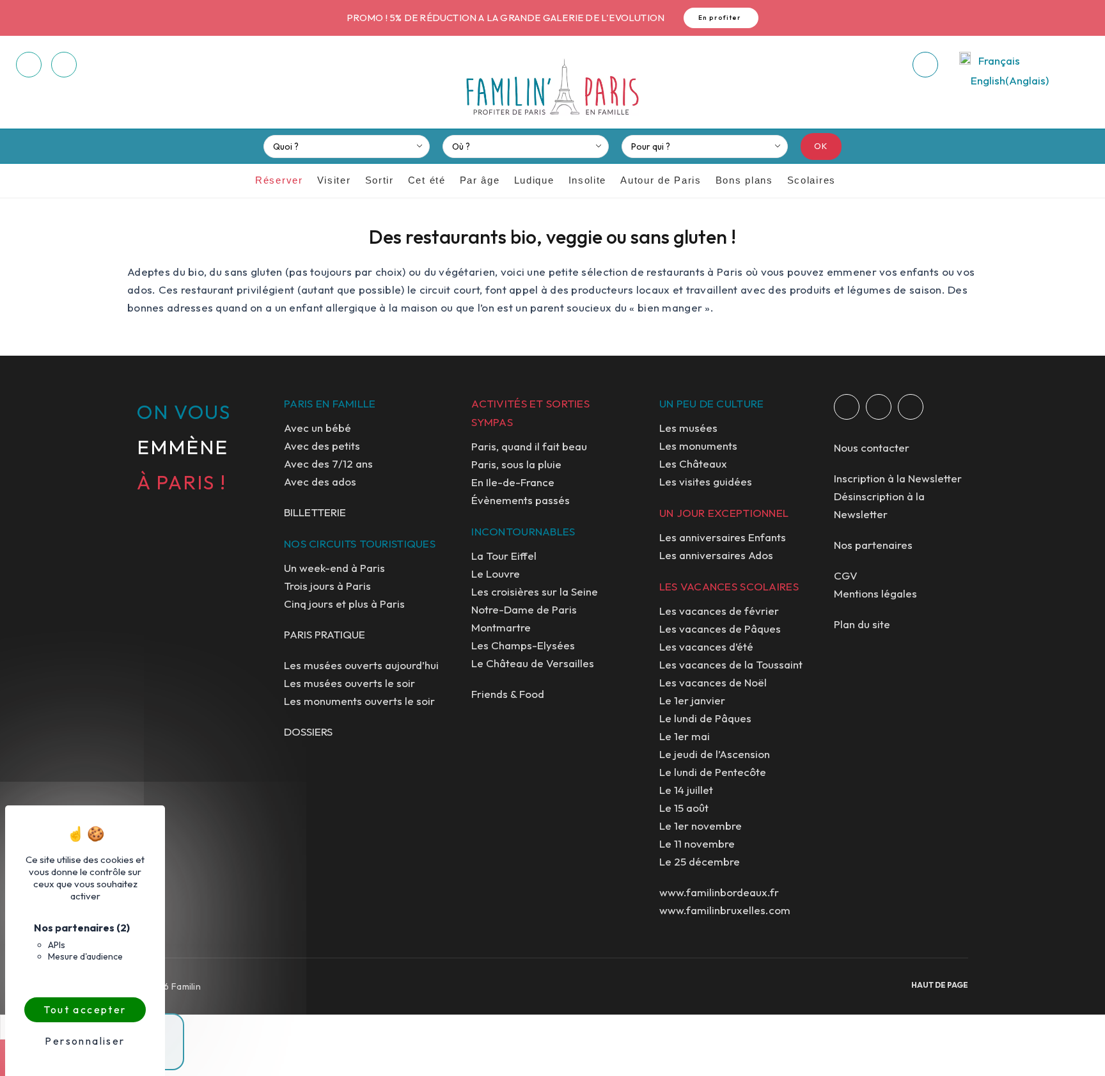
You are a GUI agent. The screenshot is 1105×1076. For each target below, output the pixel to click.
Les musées (688, 427)
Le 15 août (684, 807)
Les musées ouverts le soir (349, 683)
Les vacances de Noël (713, 682)
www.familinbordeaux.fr (719, 892)
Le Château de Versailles (532, 663)
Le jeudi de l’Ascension (714, 754)
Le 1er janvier (692, 700)
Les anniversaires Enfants (722, 537)
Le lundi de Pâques (705, 718)
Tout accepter (84, 1009)
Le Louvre (495, 573)
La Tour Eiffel (504, 555)
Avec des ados (320, 481)
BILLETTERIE (315, 512)
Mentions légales (875, 593)
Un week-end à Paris (334, 567)
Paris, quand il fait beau (529, 446)
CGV (846, 575)
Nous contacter (871, 447)
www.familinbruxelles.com (724, 910)
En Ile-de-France (512, 482)
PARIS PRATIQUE (324, 634)
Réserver (279, 180)
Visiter (334, 180)
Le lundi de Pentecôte (712, 772)
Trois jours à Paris (327, 585)
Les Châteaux (693, 463)
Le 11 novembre (697, 843)
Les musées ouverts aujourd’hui (361, 665)
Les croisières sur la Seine (534, 591)
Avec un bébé (317, 427)
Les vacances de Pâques (720, 628)
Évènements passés (520, 500)
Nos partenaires (873, 544)
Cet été (427, 180)
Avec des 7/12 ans (328, 463)
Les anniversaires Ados (716, 555)
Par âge (480, 180)
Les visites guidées (705, 481)
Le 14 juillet (686, 789)
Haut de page (939, 985)
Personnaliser (85, 1040)
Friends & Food (507, 693)
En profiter (720, 17)
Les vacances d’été (706, 646)
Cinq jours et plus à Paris (344, 603)
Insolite (587, 180)
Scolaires (811, 180)
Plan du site (862, 624)
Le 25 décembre (699, 861)
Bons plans (744, 180)
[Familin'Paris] (552, 87)
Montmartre (501, 627)
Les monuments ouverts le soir (359, 701)
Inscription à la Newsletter (898, 478)
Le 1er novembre (700, 825)
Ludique (534, 180)
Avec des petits (322, 445)
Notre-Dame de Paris (524, 609)
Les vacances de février (719, 610)
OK (821, 146)
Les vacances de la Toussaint (731, 664)
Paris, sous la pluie (516, 464)
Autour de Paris (660, 180)
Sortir (379, 180)
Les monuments (698, 445)
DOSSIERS (308, 731)
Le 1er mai (684, 736)
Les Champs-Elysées (523, 645)
